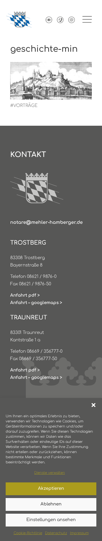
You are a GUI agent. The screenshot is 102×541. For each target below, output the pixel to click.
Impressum (79, 533)
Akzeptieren (51, 488)
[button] (93, 405)
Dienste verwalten (49, 473)
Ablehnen (51, 504)
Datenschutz (56, 533)
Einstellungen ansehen (51, 519)
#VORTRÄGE (23, 105)
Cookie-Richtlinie (28, 533)
